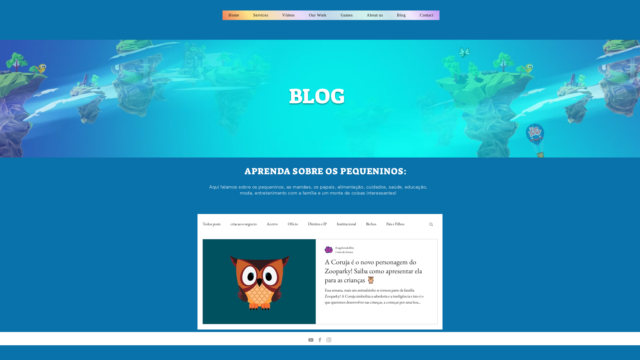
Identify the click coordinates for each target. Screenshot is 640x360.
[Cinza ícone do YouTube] (311, 340)
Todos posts (211, 223)
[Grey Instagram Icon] (329, 340)
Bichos (371, 223)
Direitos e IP (317, 223)
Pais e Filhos (395, 223)
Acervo (272, 223)
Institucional (346, 223)
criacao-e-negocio (243, 223)
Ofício (293, 223)
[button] (431, 224)
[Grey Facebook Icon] (320, 340)
